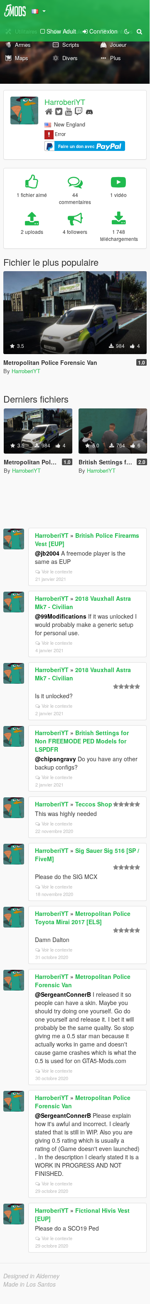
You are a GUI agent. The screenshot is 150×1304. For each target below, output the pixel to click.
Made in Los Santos (29, 1284)
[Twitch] (78, 111)
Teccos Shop (93, 804)
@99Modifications (60, 616)
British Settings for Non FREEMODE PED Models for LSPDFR (82, 740)
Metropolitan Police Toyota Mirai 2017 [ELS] (82, 917)
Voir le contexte (57, 571)
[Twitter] (59, 111)
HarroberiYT (64, 101)
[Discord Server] (89, 111)
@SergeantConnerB (63, 994)
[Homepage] (48, 111)
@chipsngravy (55, 759)
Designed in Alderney (31, 1276)
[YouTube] (68, 111)
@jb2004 (47, 553)
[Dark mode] (127, 31)
